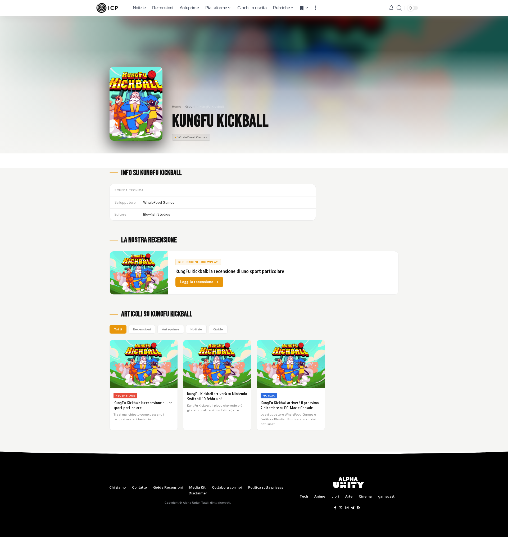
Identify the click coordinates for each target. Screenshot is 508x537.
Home (176, 106)
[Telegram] (353, 508)
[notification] (391, 8)
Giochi (190, 106)
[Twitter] (341, 508)
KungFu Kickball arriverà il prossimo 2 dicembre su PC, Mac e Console (290, 405)
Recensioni (142, 329)
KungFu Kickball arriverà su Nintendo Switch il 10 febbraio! (217, 396)
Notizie (196, 329)
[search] (399, 8)
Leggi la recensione (196, 282)
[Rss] (359, 508)
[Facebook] (335, 508)
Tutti (118, 329)
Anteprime (170, 329)
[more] (315, 8)
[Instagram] (347, 508)
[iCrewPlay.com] (107, 8)
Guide (218, 329)
